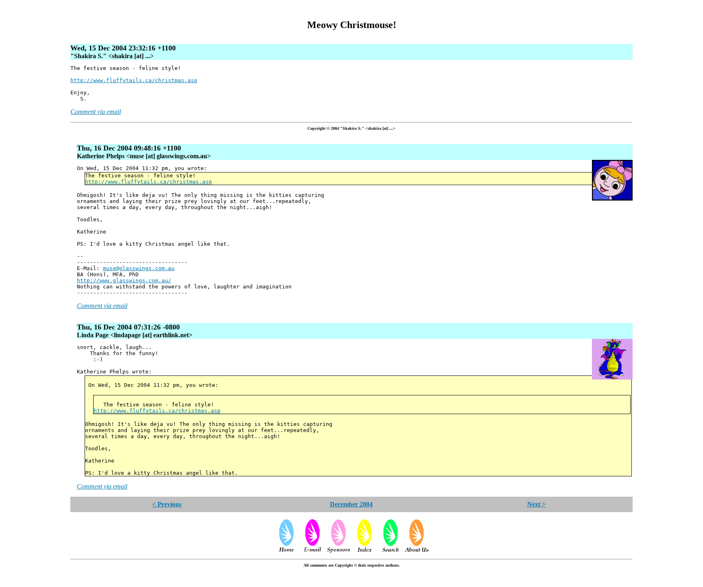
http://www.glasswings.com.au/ (124, 280)
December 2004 (351, 504)
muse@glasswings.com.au (139, 268)
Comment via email (95, 111)
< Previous (166, 504)
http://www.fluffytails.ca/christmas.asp (133, 80)
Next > (536, 504)
